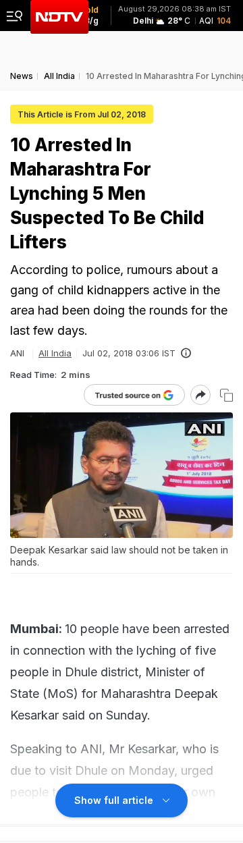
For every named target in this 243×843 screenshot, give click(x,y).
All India (55, 353)
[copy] (226, 395)
